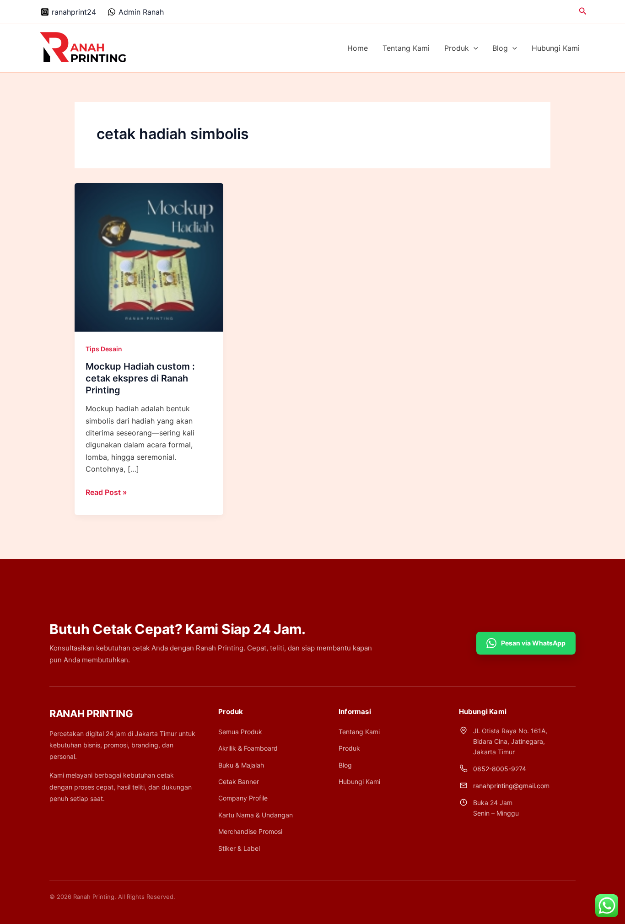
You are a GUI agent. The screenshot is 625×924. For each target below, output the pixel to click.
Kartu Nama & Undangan (255, 815)
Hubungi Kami (556, 48)
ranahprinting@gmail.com (511, 786)
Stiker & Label (239, 848)
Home (357, 48)
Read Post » (106, 492)
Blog (500, 48)
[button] (583, 11)
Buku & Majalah (241, 765)
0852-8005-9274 (499, 769)
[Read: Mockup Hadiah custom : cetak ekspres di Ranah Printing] (149, 256)
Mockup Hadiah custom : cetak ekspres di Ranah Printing (140, 378)
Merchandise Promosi (250, 831)
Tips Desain (104, 349)
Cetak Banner (238, 781)
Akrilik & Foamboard (248, 748)
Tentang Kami (406, 48)
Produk (456, 48)
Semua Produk (240, 732)
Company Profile (243, 798)
